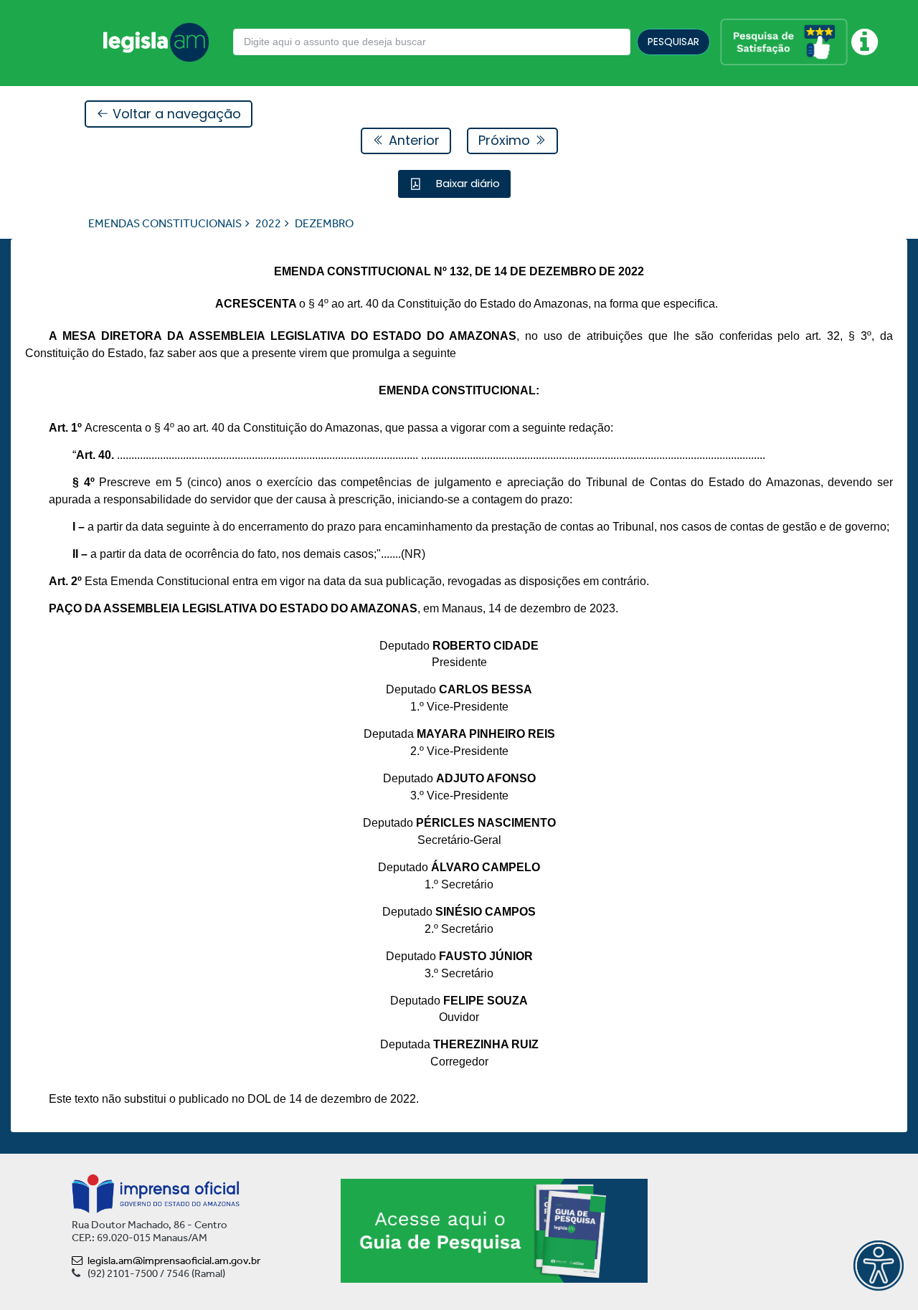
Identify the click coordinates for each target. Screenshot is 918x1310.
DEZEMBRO (324, 223)
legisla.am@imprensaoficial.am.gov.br (173, 1260)
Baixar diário (466, 183)
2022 (268, 223)
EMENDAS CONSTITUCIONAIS (165, 223)
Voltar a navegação (175, 114)
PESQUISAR (673, 41)
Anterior (412, 140)
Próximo (506, 140)
